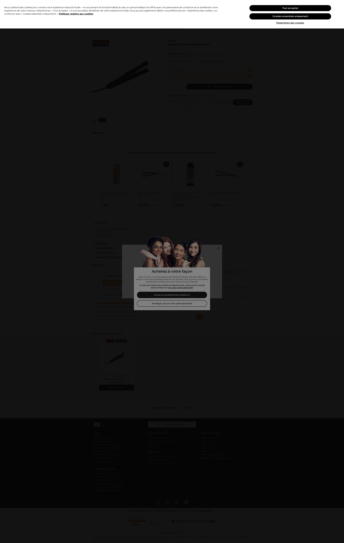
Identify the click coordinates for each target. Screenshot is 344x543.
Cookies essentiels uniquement (290, 16)
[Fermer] (340, 14)
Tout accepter (290, 8)
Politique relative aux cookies (76, 14)
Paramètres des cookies (290, 23)
